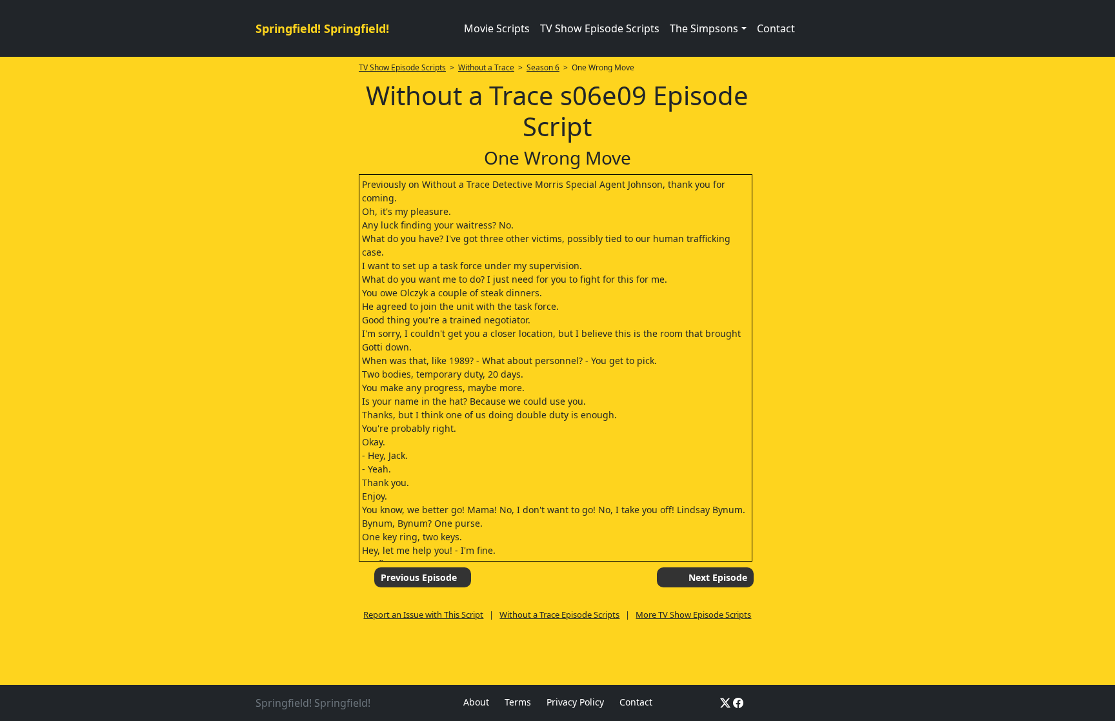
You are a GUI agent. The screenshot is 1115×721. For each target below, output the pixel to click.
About (476, 702)
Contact (776, 28)
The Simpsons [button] (704, 28)
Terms (518, 702)
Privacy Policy (575, 702)
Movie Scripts (497, 28)
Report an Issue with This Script (423, 614)
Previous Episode (419, 577)
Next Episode (717, 577)
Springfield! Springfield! (322, 28)
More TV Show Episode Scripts (693, 614)
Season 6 (543, 67)
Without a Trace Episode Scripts (559, 614)
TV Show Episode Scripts (599, 28)
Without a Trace (486, 67)
